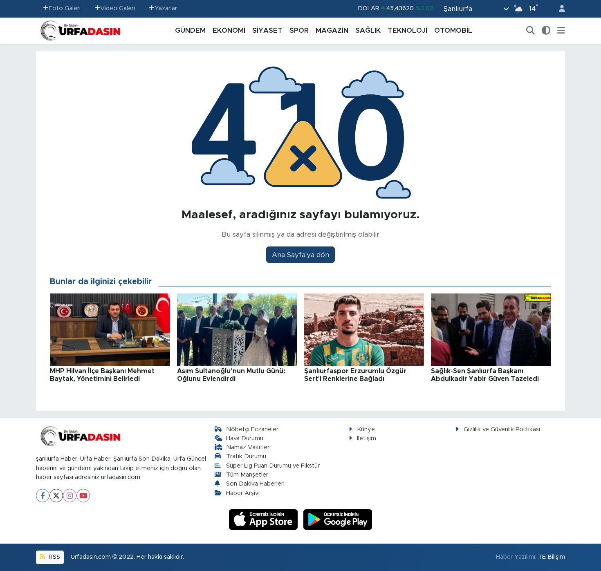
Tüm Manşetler (247, 475)
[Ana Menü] (561, 30)
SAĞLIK (368, 30)
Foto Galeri (65, 8)
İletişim (366, 438)
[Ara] (530, 30)
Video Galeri (117, 8)
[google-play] (338, 519)
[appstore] (264, 519)
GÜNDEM (190, 30)
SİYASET (267, 30)
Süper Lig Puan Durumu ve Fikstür (273, 466)
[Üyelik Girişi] (558, 9)
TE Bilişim (551, 557)
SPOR (299, 30)
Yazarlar (166, 8)
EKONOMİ (229, 30)
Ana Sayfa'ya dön (300, 254)
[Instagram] (69, 495)
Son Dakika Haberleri (255, 484)
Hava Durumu (244, 438)
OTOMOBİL (453, 30)
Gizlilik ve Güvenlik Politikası (502, 429)
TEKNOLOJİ (407, 30)
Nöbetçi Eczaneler (252, 429)
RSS (53, 557)
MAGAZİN (332, 30)
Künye (366, 429)
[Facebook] (42, 495)
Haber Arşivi (243, 493)
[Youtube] (83, 495)
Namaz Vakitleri (248, 447)
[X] (56, 495)
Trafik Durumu (246, 456)
